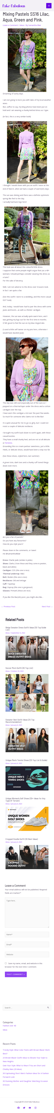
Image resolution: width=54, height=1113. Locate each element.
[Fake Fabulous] (14, 5)
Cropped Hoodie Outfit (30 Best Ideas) (22, 839)
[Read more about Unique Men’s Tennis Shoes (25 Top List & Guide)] (27, 778)
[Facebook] (18, 1108)
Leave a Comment (10, 25)
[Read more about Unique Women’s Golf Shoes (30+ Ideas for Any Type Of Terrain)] (27, 818)
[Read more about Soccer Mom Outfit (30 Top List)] (27, 692)
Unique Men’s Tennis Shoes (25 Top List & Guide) (26, 760)
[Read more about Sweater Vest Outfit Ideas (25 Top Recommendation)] (27, 740)
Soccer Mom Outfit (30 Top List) (19, 668)
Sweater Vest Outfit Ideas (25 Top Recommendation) (20, 720)
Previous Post (8, 606)
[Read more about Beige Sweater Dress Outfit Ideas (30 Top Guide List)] (27, 647)
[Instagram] (35, 1108)
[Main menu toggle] (48, 5)
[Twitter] (24, 1108)
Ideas (22, 25)
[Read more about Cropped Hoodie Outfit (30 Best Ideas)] (27, 857)
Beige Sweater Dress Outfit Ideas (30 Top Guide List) (26, 628)
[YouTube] (30, 1108)
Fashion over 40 (9, 1025)
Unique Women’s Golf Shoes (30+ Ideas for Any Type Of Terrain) (25, 799)
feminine (8, 443)
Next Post (47, 606)
